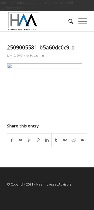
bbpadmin (37, 55)
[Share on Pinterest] (38, 140)
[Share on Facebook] (11, 140)
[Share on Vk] (64, 140)
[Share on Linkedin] (47, 140)
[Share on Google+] (29, 140)
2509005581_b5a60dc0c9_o (41, 47)
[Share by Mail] (82, 140)
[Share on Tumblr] (56, 140)
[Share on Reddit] (73, 140)
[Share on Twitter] (20, 140)
